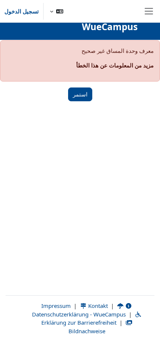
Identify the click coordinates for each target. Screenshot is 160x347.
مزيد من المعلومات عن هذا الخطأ (115, 65)
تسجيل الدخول (21, 11)
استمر (80, 94)
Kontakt (97, 305)
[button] (56, 11)
